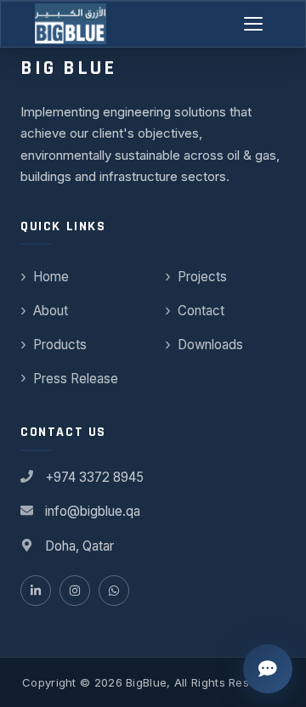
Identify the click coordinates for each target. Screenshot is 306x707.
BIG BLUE (68, 68)
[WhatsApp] (114, 590)
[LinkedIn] (35, 590)
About (50, 311)
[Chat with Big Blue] (267, 668)
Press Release (75, 378)
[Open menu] (254, 24)
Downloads (210, 345)
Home (51, 277)
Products (60, 345)
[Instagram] (75, 590)
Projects (202, 277)
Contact (201, 311)
